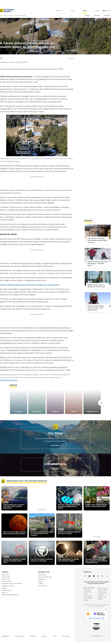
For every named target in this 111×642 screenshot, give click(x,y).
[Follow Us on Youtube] (94, 576)
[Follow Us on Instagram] (89, 576)
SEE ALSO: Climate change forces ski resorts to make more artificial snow (29, 285)
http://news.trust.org (8, 380)
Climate (10, 15)
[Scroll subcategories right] (101, 403)
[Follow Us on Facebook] (85, 576)
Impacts (17, 15)
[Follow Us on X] (107, 576)
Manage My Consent (8, 586)
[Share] (1, 58)
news (5, 15)
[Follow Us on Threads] (102, 576)
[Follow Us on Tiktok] (98, 576)
